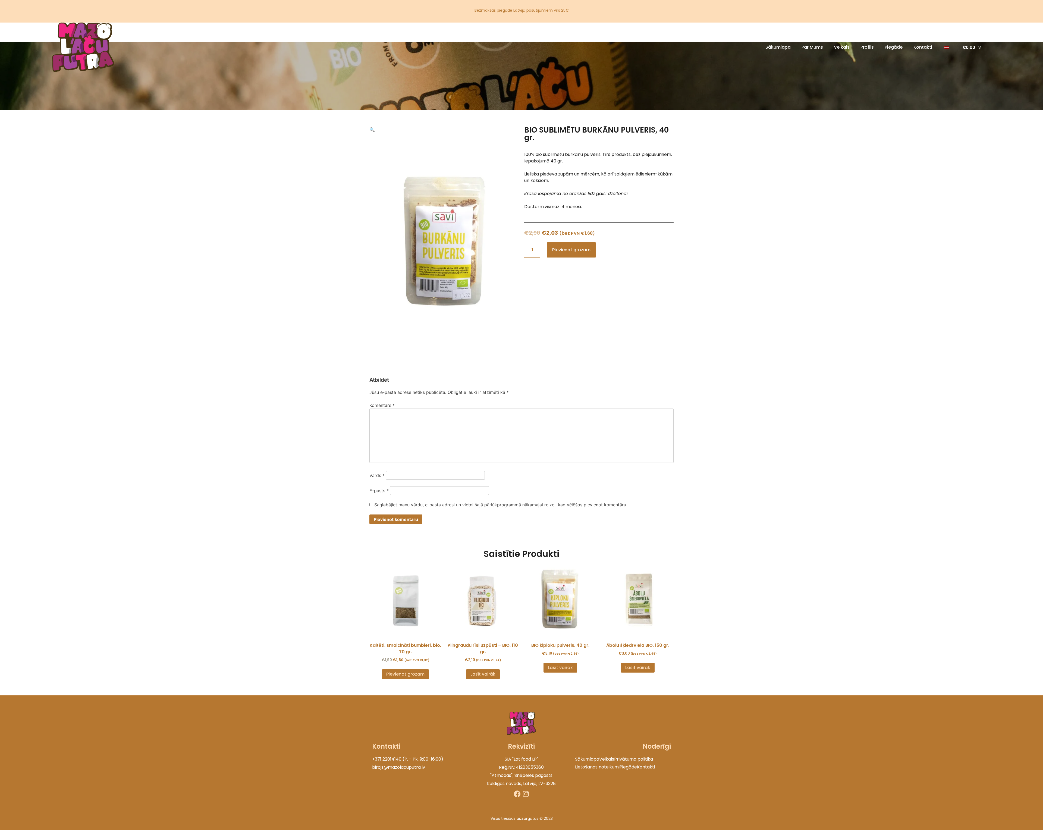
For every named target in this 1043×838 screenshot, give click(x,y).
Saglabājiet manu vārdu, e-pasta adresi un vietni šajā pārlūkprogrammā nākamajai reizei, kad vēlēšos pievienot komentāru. (500, 504)
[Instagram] (525, 793)
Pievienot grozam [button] (405, 674)
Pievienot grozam (571, 250)
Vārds (377, 475)
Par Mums (812, 47)
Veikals (842, 47)
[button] (372, 129)
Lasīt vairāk (482, 674)
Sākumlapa (778, 47)
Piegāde (894, 47)
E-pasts (379, 490)
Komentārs (382, 405)
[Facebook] (517, 793)
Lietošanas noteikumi (597, 767)
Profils (867, 47)
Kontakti (922, 47)
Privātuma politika (633, 759)
